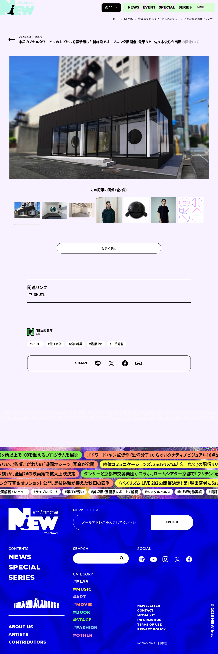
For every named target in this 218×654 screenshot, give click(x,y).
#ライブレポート (40, 492)
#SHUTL (35, 343)
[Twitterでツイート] (111, 363)
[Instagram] (165, 560)
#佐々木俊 (55, 343)
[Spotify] (141, 560)
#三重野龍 (117, 343)
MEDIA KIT (146, 615)
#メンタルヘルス (152, 492)
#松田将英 (76, 343)
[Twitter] (177, 560)
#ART (79, 597)
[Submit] (122, 558)
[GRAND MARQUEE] (37, 603)
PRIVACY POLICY (151, 629)
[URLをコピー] (138, 363)
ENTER (172, 522)
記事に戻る (109, 248)
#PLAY (81, 582)
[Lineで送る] (97, 363)
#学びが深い (68, 492)
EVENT (149, 7)
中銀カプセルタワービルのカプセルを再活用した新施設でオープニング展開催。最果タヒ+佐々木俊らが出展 (158, 19)
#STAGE (82, 620)
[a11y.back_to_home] (17, 9)
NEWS (133, 7)
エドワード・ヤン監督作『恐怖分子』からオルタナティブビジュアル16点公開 (145, 455)
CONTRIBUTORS (27, 642)
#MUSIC (82, 589)
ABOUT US (21, 627)
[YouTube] (153, 560)
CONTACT (145, 610)
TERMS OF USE (149, 624)
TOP (116, 19)
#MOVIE (82, 605)
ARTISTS (18, 635)
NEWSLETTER (85, 510)
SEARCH (81, 549)
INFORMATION (149, 620)
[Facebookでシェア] (125, 363)
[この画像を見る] (27, 210)
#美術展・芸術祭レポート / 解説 (108, 492)
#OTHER (83, 636)
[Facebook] (189, 560)
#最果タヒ (96, 343)
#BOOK (81, 612)
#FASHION (85, 628)
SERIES (185, 7)
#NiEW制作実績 (183, 492)
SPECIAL (167, 7)
